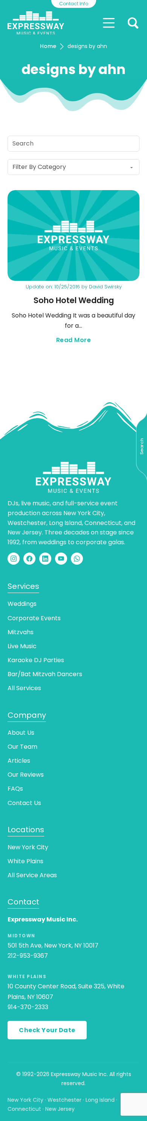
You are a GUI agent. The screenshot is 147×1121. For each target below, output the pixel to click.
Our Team (22, 746)
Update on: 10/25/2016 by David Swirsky (74, 286)
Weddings (22, 603)
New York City (28, 847)
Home (48, 46)
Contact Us (24, 803)
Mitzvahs (21, 632)
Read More (97, 340)
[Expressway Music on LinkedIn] (45, 559)
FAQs (15, 788)
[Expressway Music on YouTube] (61, 559)
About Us (21, 732)
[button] (133, 23)
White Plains (25, 861)
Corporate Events (34, 618)
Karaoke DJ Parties (36, 660)
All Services (24, 688)
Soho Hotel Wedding (74, 300)
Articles (19, 760)
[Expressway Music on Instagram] (14, 559)
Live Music (22, 646)
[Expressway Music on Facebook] (29, 559)
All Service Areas (32, 875)
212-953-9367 (28, 955)
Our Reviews (26, 774)
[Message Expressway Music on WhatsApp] (77, 559)
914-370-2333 (28, 1007)
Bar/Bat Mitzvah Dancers (45, 674)
